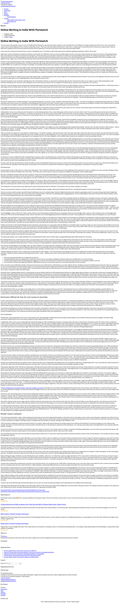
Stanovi (3, 592)
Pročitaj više (4, 501)
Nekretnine (4, 589)
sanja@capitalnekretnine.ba (8, 581)
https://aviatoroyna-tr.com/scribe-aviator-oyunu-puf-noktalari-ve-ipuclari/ (23, 388)
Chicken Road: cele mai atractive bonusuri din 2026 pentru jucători (22, 555)
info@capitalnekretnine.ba (8, 579)
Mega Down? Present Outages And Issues (15, 514)
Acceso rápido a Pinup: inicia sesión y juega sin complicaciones (21, 557)
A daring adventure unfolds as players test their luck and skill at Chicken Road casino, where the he (33, 504)
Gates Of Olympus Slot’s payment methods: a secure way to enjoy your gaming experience (29, 552)
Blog (11, 37)
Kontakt (3, 595)
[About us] (4, 536)
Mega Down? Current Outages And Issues (14, 523)
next (25, 491)
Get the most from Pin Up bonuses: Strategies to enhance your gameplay (24, 553)
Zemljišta (3, 593)
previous (23, 490)
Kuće (2, 590)
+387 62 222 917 (5, 578)
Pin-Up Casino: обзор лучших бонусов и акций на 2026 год (20, 550)
